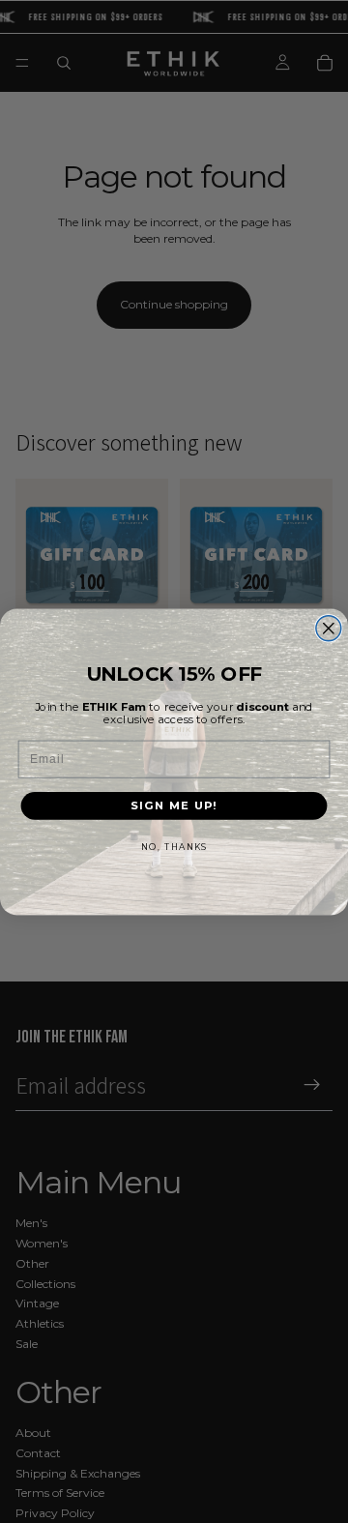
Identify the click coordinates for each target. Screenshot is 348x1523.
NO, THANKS (174, 846)
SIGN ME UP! (174, 805)
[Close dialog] (328, 627)
